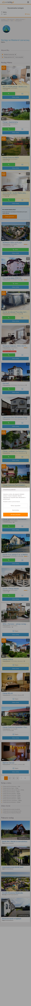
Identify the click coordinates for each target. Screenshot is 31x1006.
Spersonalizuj (15, 510)
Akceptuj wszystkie (15, 514)
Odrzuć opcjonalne (15, 505)
